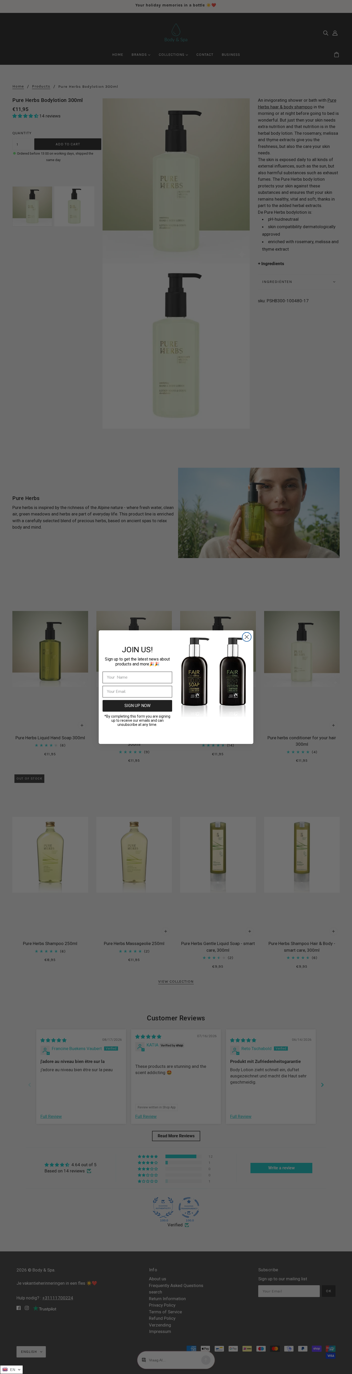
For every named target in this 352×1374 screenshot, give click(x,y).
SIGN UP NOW (137, 705)
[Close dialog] (246, 636)
